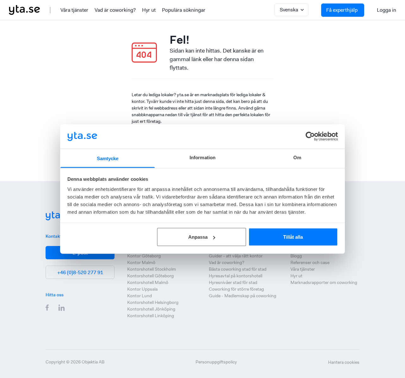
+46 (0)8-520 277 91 (80, 272)
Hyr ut (149, 10)
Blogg (296, 256)
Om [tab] (297, 157)
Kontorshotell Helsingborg (152, 302)
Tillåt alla (293, 237)
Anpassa (198, 237)
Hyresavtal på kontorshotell (235, 276)
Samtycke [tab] (108, 158)
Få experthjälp (342, 10)
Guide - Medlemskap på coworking (242, 296)
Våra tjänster (74, 10)
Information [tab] (202, 157)
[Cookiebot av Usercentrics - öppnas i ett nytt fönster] (310, 136)
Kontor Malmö (141, 262)
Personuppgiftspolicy (216, 362)
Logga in (386, 10)
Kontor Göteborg (144, 256)
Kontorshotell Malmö (147, 282)
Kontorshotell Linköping (150, 315)
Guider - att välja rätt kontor (236, 256)
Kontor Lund (139, 296)
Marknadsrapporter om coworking (323, 282)
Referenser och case (309, 262)
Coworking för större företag (236, 289)
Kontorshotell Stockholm (151, 269)
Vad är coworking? (115, 10)
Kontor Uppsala (142, 289)
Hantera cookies (343, 362)
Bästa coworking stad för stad (237, 269)
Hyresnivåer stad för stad (233, 282)
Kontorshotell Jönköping (151, 309)
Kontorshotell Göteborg (150, 276)
